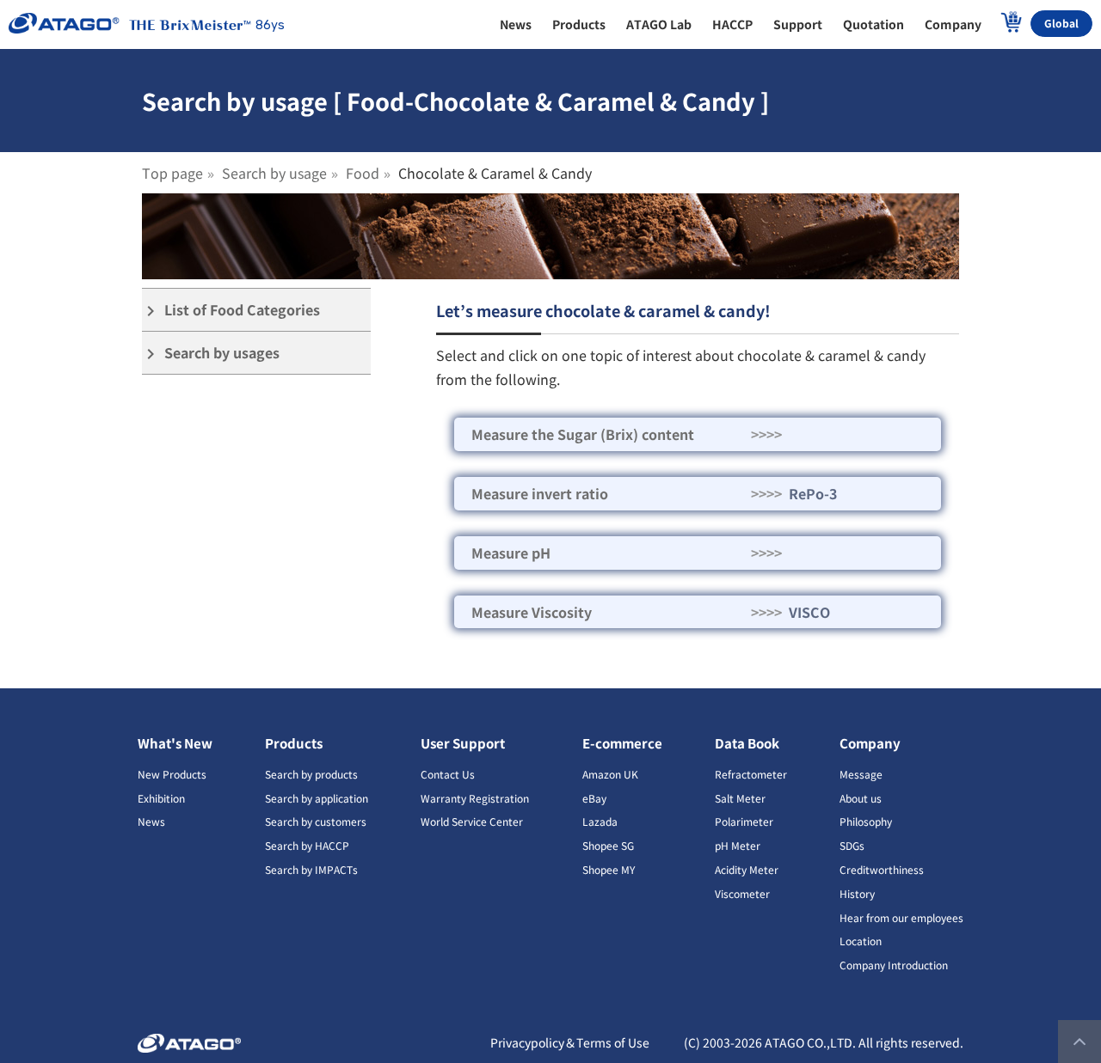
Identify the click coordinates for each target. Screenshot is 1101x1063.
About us (861, 798)
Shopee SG (608, 845)
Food (362, 172)
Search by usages (211, 352)
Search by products (311, 774)
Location (861, 940)
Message (861, 774)
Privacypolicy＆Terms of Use (569, 1042)
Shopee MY (608, 869)
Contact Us (448, 774)
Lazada (600, 821)
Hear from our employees (901, 917)
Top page (172, 172)
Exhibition (161, 798)
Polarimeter (744, 821)
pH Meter (737, 845)
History (857, 893)
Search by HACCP (307, 845)
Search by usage (274, 172)
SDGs (852, 845)
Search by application (316, 798)
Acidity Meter (746, 869)
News (151, 821)
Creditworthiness (882, 869)
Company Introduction (894, 964)
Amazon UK (610, 774)
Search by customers (315, 821)
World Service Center (472, 821)
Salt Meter (740, 798)
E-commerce (622, 743)
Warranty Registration (475, 798)
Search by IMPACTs (311, 869)
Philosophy (866, 821)
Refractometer (751, 774)
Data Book (747, 743)
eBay (594, 798)
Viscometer (742, 893)
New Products (172, 774)
